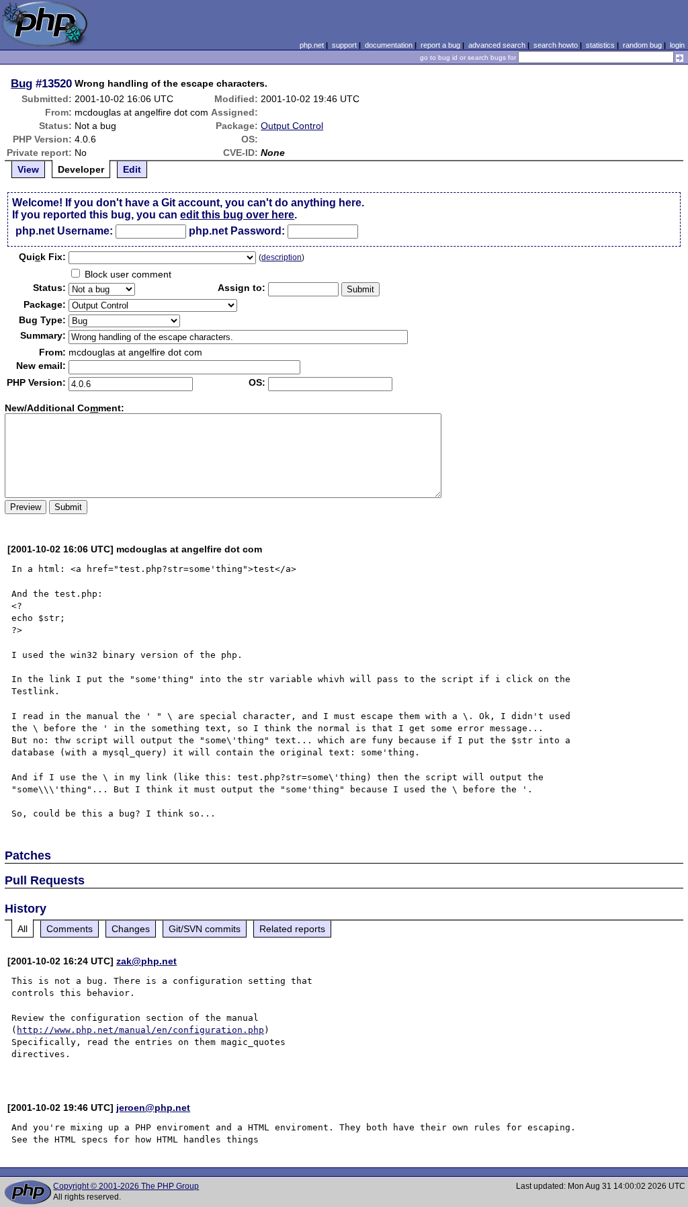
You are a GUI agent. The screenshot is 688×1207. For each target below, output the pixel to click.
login (677, 45)
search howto (555, 45)
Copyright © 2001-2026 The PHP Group (126, 1186)
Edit (132, 169)
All (22, 928)
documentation (389, 45)
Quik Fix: (42, 256)
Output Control (292, 125)
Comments (69, 928)
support (344, 45)
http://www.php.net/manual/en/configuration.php (140, 1030)
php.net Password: (237, 231)
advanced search (496, 45)
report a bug (440, 45)
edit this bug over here (237, 214)
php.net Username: (64, 231)
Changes (131, 928)
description (281, 257)
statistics (600, 45)
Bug (21, 83)
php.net (312, 45)
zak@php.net (146, 961)
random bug (642, 45)
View (28, 169)
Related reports (292, 928)
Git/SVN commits (205, 928)
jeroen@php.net (153, 1107)
